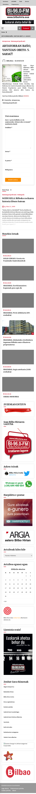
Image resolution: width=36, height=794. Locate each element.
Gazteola (6, 722)
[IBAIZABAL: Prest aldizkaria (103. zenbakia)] (18, 300)
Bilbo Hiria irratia (9, 697)
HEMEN (26, 96)
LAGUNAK (13, 1)
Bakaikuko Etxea (9, 692)
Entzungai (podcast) (18, 41)
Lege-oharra (5, 788)
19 (14, 588)
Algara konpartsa (9, 687)
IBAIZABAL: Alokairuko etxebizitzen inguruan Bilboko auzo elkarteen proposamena (18, 342)
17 (5, 588)
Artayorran (6, 41)
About (14, 790)
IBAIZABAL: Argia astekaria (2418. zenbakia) (17, 371)
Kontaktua (5, 4)
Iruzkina (8, 127)
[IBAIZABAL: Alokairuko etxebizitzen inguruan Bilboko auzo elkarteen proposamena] (18, 327)
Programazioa (15, 4)
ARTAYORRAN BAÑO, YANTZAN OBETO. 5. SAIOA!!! (16, 50)
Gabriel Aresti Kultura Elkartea (13, 717)
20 (18, 588)
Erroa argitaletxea (9, 702)
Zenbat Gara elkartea (10, 737)
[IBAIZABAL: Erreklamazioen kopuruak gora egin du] (18, 273)
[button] (20, 28)
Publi (20, 1)
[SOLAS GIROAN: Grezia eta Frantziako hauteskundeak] (18, 246)
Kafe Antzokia (8, 727)
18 (9, 588)
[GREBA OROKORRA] (18, 384)
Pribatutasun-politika (17, 788)
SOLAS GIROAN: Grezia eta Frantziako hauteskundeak (14, 259)
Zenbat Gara (16, 618)
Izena (7, 151)
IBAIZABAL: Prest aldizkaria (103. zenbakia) (16, 314)
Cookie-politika (6, 790)
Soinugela (20, 194)
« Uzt (5, 601)
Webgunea (9, 170)
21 (22, 588)
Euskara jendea (8, 707)
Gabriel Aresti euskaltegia (11, 712)
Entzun (27, 1)
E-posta (8, 160)
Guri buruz (5, 1)
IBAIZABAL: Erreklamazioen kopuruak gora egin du (14, 287)
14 (22, 584)
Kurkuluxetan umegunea (11, 732)
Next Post (5, 190)
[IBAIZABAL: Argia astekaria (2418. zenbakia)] (18, 357)
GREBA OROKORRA (11, 397)
